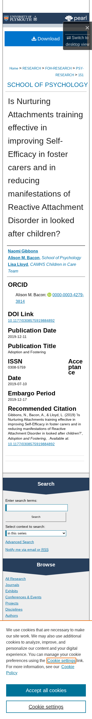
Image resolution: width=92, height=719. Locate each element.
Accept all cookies (46, 690)
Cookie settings (61, 660)
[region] (46, 669)
